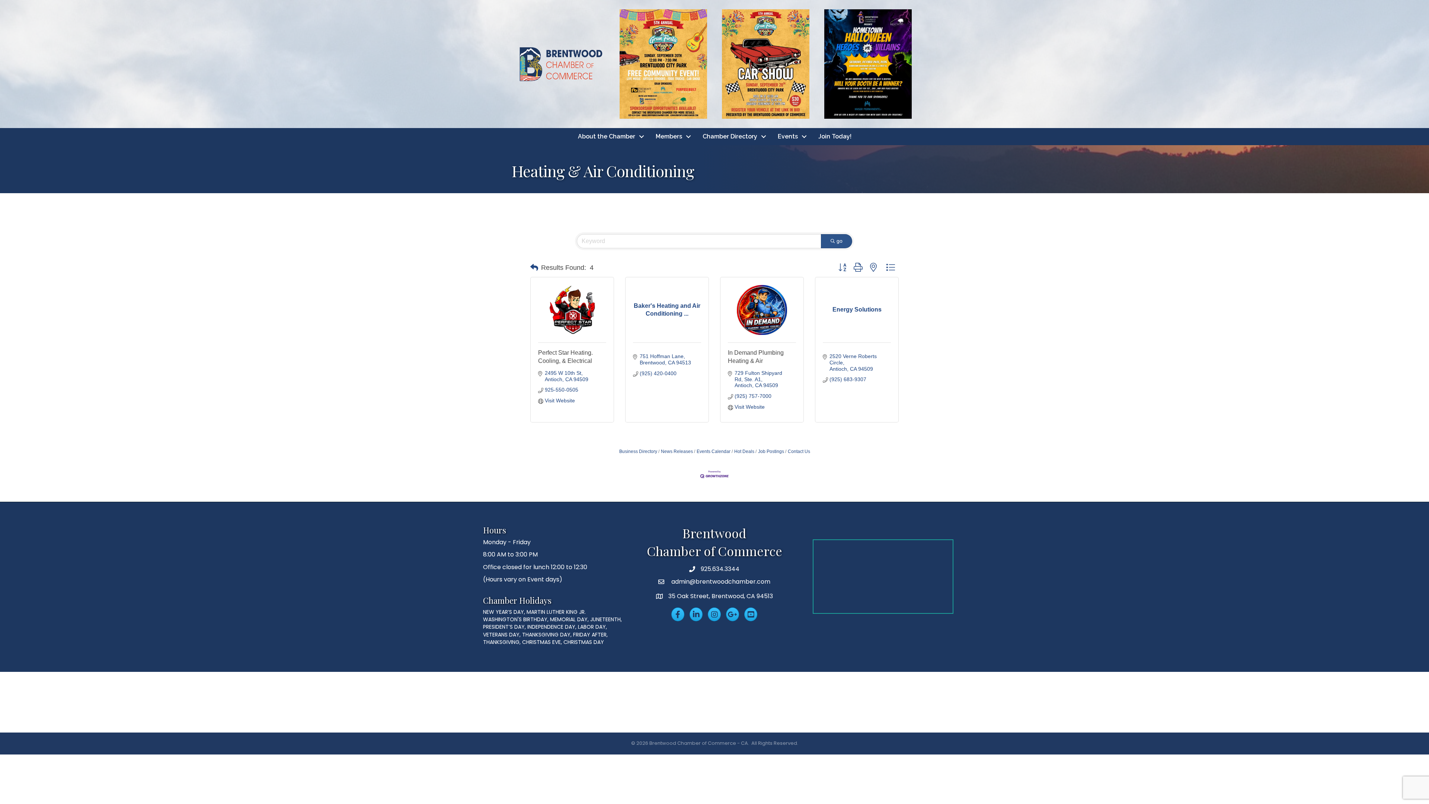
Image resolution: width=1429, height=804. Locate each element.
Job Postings (771, 451)
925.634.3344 (720, 569)
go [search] (840, 241)
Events (788, 136)
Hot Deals (744, 451)
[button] (534, 268)
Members (669, 136)
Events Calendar (714, 451)
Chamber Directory (730, 136)
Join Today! (834, 136)
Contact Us (799, 451)
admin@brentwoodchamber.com (720, 581)
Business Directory (638, 451)
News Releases (677, 451)
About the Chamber (606, 136)
